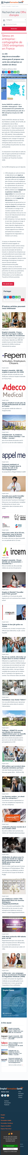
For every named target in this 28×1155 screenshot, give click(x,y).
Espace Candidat (6, 1126)
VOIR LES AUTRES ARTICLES (15, 1065)
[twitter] (5, 1095)
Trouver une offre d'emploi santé (11, 1015)
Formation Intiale (6, 1120)
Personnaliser (10, 1149)
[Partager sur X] (6, 72)
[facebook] (2, 1095)
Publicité (6, 1104)
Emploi (3, 1114)
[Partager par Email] (18, 72)
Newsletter (7, 1103)
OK (22, 299)
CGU (19, 1091)
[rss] (8, 1095)
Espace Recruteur (6, 1128)
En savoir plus (8, 284)
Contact (6, 1101)
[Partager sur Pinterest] (9, 72)
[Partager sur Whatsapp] (15, 72)
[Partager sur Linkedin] (12, 72)
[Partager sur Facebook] (5, 297)
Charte (20, 1097)
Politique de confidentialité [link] (10, 1151)
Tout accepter (10, 1146)
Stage (2, 1117)
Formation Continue (7, 1123)
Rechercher (14, 28)
